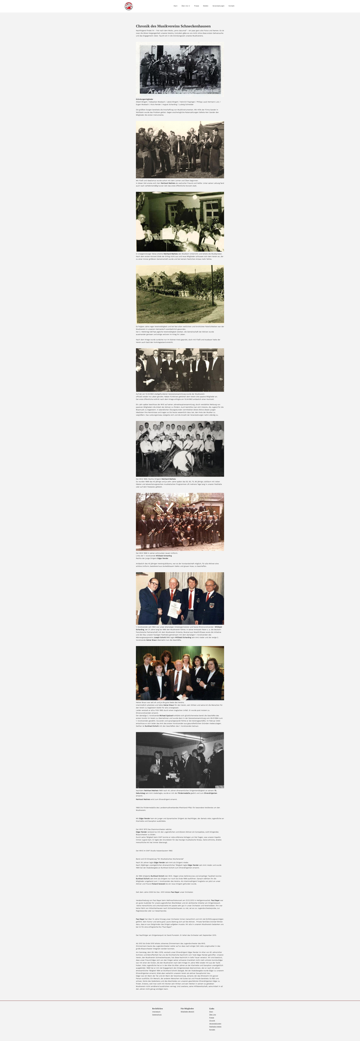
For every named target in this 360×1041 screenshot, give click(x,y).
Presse (196, 6)
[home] (128, 6)
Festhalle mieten (215, 1027)
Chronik (212, 1021)
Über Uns (212, 1015)
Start (175, 6)
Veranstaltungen (218, 6)
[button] (186, 5)
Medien (205, 6)
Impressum (156, 1012)
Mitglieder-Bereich (187, 1012)
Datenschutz (157, 1015)
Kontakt (231, 6)
